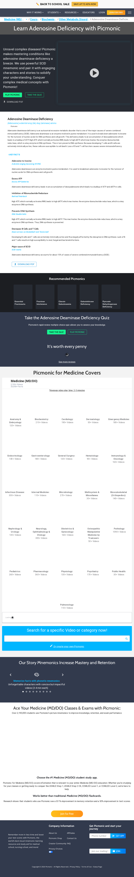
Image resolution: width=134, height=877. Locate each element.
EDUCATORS (89, 12)
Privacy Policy (75, 867)
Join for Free (67, 813)
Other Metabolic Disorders (74, 19)
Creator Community (57, 843)
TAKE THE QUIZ (34, 95)
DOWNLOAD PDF (15, 102)
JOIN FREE (116, 12)
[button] (67, 745)
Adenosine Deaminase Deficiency (111, 19)
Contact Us (72, 838)
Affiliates (71, 833)
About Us (53, 833)
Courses (35, 19)
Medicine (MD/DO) (14, 19)
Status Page (97, 867)
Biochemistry (49, 19)
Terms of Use (87, 867)
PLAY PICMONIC (12, 95)
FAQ (69, 843)
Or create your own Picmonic (68, 646)
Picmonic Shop (55, 838)
